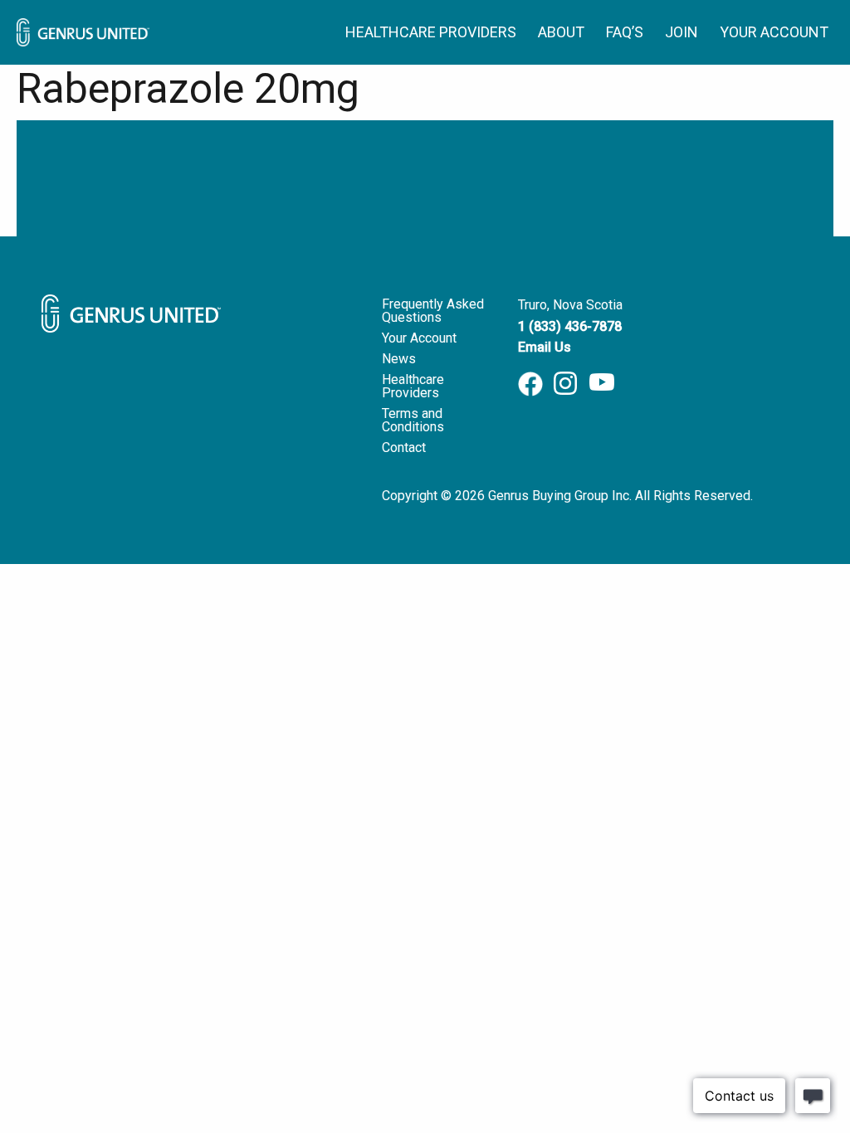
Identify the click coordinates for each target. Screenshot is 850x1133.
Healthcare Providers (430, 32)
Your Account (774, 32)
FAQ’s (624, 32)
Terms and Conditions (413, 420)
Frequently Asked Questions (433, 310)
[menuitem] (439, 32)
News (399, 359)
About (561, 32)
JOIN (681, 32)
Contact (404, 447)
